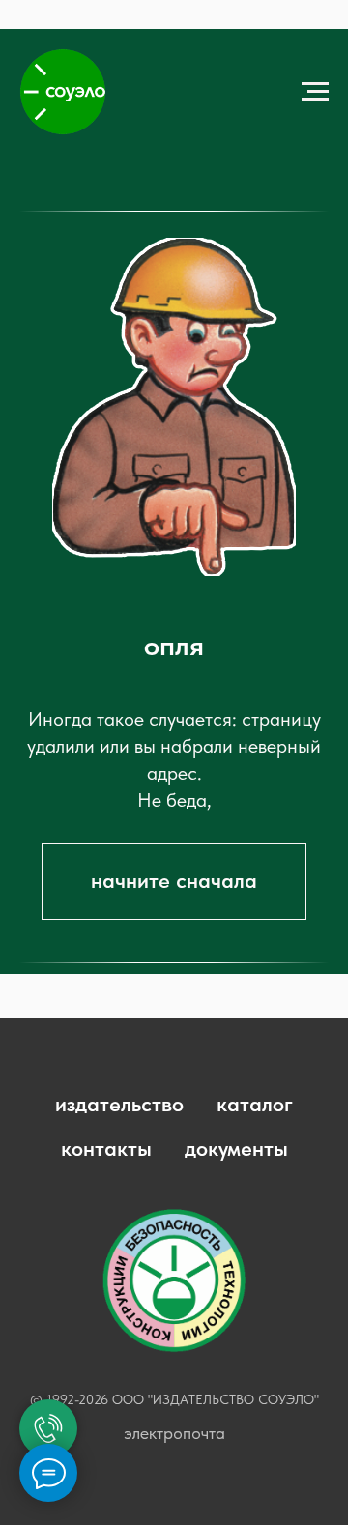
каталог (255, 1103)
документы (236, 1148)
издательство (119, 1103)
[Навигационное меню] (315, 91)
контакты (106, 1148)
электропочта (174, 1433)
